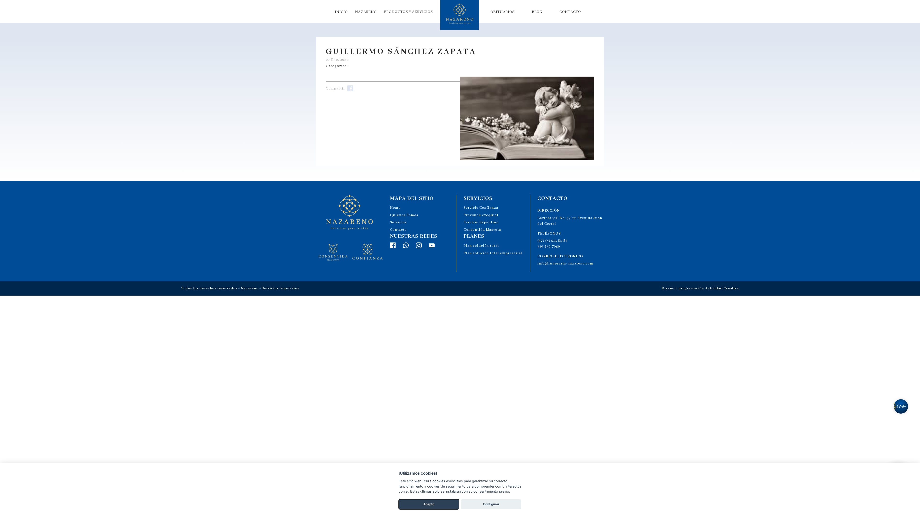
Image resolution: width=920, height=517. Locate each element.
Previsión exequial (481, 215)
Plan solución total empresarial (493, 253)
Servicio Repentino (481, 222)
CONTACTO (570, 12)
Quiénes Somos (404, 215)
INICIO (341, 12)
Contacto (398, 230)
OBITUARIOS (502, 12)
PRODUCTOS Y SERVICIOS (408, 12)
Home (395, 208)
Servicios (398, 222)
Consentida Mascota (482, 230)
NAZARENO (366, 12)
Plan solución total (481, 246)
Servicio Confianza (481, 208)
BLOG (537, 12)
